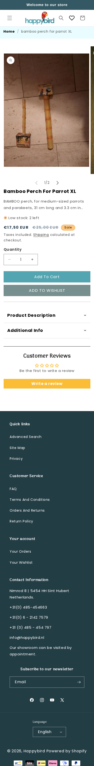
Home (9, 31)
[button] (9, 18)
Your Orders (20, 551)
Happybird (34, 751)
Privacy (16, 458)
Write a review (46, 383)
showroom (27, 647)
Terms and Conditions (30, 499)
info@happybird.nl (27, 637)
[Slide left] (36, 183)
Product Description (31, 315)
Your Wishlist (21, 562)
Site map (17, 447)
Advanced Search (26, 436)
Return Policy (21, 521)
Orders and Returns (27, 510)
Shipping (41, 234)
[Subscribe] (79, 682)
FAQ (13, 488)
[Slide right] (57, 183)
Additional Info (25, 330)
